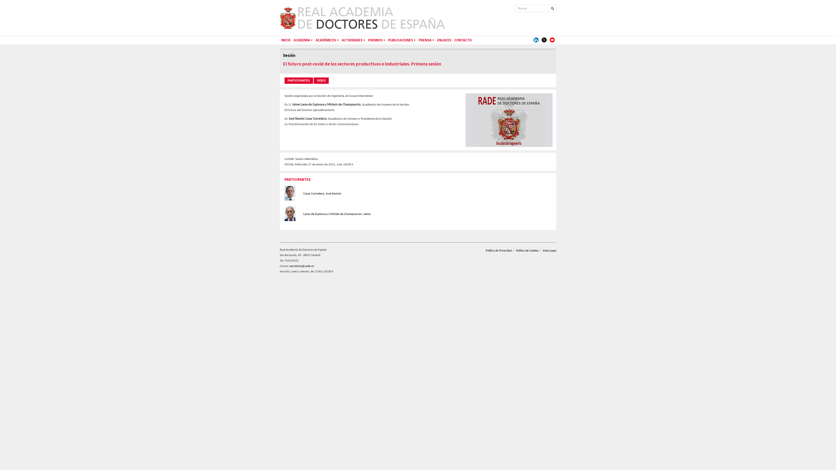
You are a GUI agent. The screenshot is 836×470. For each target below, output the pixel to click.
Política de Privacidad (499, 250)
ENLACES (444, 40)
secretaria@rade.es (302, 266)
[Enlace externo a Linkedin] (536, 40)
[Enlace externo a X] (544, 40)
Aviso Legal (549, 250)
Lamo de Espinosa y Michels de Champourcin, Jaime (337, 214)
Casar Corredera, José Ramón (322, 193)
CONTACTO (463, 40)
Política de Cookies (527, 250)
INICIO (286, 40)
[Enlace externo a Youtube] (552, 40)
